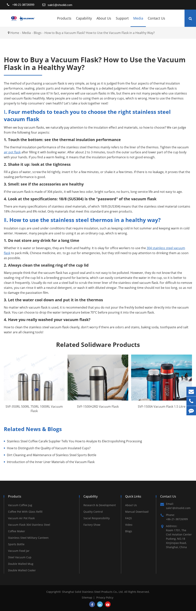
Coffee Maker (16, 531)
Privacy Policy (104, 597)
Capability (84, 18)
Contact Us (156, 18)
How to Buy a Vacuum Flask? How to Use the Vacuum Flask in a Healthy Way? (99, 33)
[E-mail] (191, 391)
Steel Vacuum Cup (19, 557)
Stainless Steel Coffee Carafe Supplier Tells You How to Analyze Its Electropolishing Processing (74, 441)
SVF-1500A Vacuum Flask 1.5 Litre (161, 406)
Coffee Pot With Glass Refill (25, 511)
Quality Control (93, 511)
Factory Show (91, 524)
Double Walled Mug (20, 564)
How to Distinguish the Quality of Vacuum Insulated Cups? (49, 448)
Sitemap (87, 597)
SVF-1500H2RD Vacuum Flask (98, 406)
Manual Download (137, 511)
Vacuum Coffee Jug (20, 505)
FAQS (128, 518)
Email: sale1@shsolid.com (178, 506)
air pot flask (12, 152)
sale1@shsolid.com (60, 5)
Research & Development (99, 505)
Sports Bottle (16, 544)
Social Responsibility (96, 518)
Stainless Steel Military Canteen (28, 538)
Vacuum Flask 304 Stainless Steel (29, 524)
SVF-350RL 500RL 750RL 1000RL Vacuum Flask (34, 408)
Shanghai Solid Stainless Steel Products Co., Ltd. (93, 592)
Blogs (38, 33)
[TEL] (191, 401)
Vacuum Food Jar (18, 551)
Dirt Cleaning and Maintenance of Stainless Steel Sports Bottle (51, 455)
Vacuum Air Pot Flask (21, 518)
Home (14, 33)
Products (64, 18)
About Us (103, 18)
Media (138, 18)
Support (122, 18)
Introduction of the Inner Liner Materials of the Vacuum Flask (51, 462)
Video (128, 524)
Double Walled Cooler (22, 570)
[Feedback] (191, 410)
